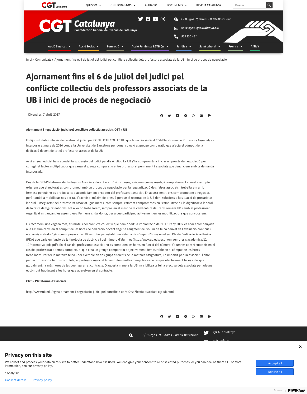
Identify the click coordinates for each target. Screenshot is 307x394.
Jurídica (182, 46)
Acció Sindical (57, 46)
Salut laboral (207, 46)
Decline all (275, 372)
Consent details (15, 380)
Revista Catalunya (208, 5)
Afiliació (151, 5)
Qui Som (91, 5)
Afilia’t (255, 46)
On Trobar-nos (121, 5)
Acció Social (87, 46)
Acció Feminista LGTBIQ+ (148, 46)
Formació (113, 46)
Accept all (275, 363)
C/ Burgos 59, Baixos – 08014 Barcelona (206, 19)
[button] (161, 116)
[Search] (269, 5)
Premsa (233, 46)
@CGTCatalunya (224, 332)
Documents (175, 5)
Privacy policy (42, 380)
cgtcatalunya (221, 340)
